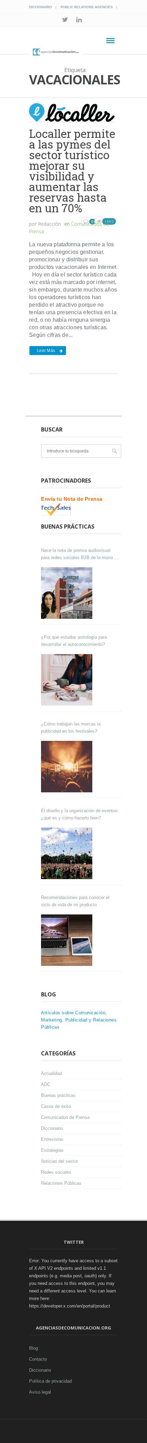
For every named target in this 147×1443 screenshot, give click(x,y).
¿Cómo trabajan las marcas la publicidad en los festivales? (71, 727)
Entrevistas (52, 1139)
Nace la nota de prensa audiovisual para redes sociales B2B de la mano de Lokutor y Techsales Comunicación (80, 554)
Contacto (38, 1359)
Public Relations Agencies (87, 7)
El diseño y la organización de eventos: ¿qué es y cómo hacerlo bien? (80, 814)
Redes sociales (56, 1172)
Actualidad (51, 1073)
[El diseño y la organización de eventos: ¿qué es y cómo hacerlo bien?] (67, 853)
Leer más (46, 350)
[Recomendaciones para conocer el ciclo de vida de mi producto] (67, 940)
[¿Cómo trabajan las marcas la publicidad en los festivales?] (67, 766)
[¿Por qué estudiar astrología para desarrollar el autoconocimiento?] (67, 679)
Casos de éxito (56, 1106)
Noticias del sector (59, 1161)
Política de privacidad (50, 1381)
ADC (45, 1084)
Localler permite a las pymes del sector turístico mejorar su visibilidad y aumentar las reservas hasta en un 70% (72, 170)
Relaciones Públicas (61, 1183)
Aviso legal (40, 1392)
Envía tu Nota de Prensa (72, 499)
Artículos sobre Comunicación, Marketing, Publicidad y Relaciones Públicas (79, 1020)
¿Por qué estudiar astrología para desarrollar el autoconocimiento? (74, 641)
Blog (33, 1348)
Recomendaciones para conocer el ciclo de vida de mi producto (75, 901)
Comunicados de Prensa (65, 1117)
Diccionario (40, 7)
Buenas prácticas (58, 1095)
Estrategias (52, 1150)
